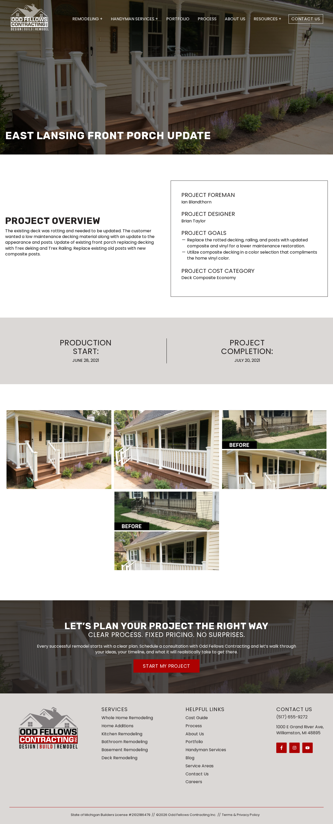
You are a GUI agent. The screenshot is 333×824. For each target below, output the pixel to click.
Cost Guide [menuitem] (196, 718)
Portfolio (177, 19)
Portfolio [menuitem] (194, 742)
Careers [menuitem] (193, 782)
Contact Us (305, 19)
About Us (235, 19)
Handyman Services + (134, 19)
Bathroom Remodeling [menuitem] (124, 742)
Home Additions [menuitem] (117, 726)
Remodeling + (87, 19)
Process (207, 19)
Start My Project (166, 666)
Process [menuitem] (193, 726)
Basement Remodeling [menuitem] (124, 750)
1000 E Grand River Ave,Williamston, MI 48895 (300, 730)
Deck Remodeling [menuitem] (119, 758)
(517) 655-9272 (292, 717)
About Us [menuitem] (194, 734)
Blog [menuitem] (189, 758)
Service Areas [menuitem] (199, 766)
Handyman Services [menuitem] (205, 750)
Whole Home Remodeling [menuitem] (127, 718)
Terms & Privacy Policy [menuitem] (241, 814)
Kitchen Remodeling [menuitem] (121, 734)
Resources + (267, 19)
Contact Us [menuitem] (197, 774)
